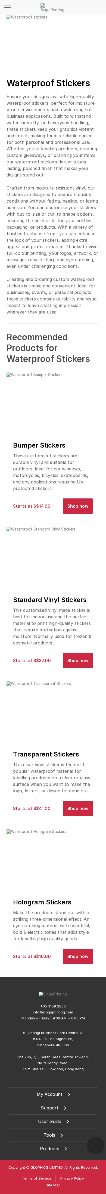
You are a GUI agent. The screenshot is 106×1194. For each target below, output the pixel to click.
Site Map (53, 1185)
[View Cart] (100, 7)
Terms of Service (36, 1178)
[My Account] (89, 7)
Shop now (77, 506)
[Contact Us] (95, 1145)
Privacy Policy (72, 1178)
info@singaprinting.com (53, 1012)
